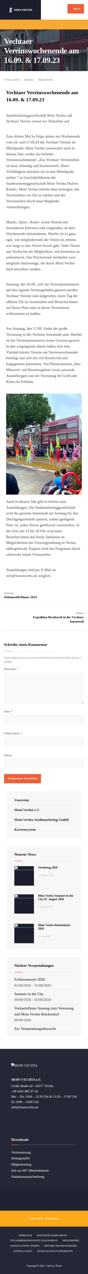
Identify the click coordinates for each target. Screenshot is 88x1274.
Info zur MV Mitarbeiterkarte (30, 1170)
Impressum (25, 1235)
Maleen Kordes (45, 79)
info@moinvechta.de (24, 1107)
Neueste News (25, 854)
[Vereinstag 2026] (24, 876)
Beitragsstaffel (20, 1158)
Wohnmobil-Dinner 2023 (20, 595)
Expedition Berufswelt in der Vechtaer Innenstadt (58, 617)
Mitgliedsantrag (21, 1164)
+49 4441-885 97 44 (24, 1091)
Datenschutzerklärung (52, 1235)
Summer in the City (29, 994)
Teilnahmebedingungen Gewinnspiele (34, 1240)
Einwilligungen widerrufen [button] (55, 1251)
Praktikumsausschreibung (27, 1177)
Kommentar (11, 669)
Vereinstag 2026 (48, 867)
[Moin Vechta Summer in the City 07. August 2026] (24, 904)
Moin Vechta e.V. (26, 810)
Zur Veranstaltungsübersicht (35, 1029)
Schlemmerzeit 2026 (29, 979)
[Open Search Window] (81, 24)
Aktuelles (28, 79)
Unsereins (21, 800)
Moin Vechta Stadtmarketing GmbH (41, 820)
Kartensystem (25, 829)
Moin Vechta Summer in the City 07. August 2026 (55, 897)
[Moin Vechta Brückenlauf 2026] (24, 933)
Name (8, 711)
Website (8, 755)
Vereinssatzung (21, 1152)
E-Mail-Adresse (13, 733)
